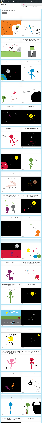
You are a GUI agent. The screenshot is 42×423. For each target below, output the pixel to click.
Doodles (5, 10)
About (31, 1)
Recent (5, 12)
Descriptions (12, 10)
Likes (11, 12)
